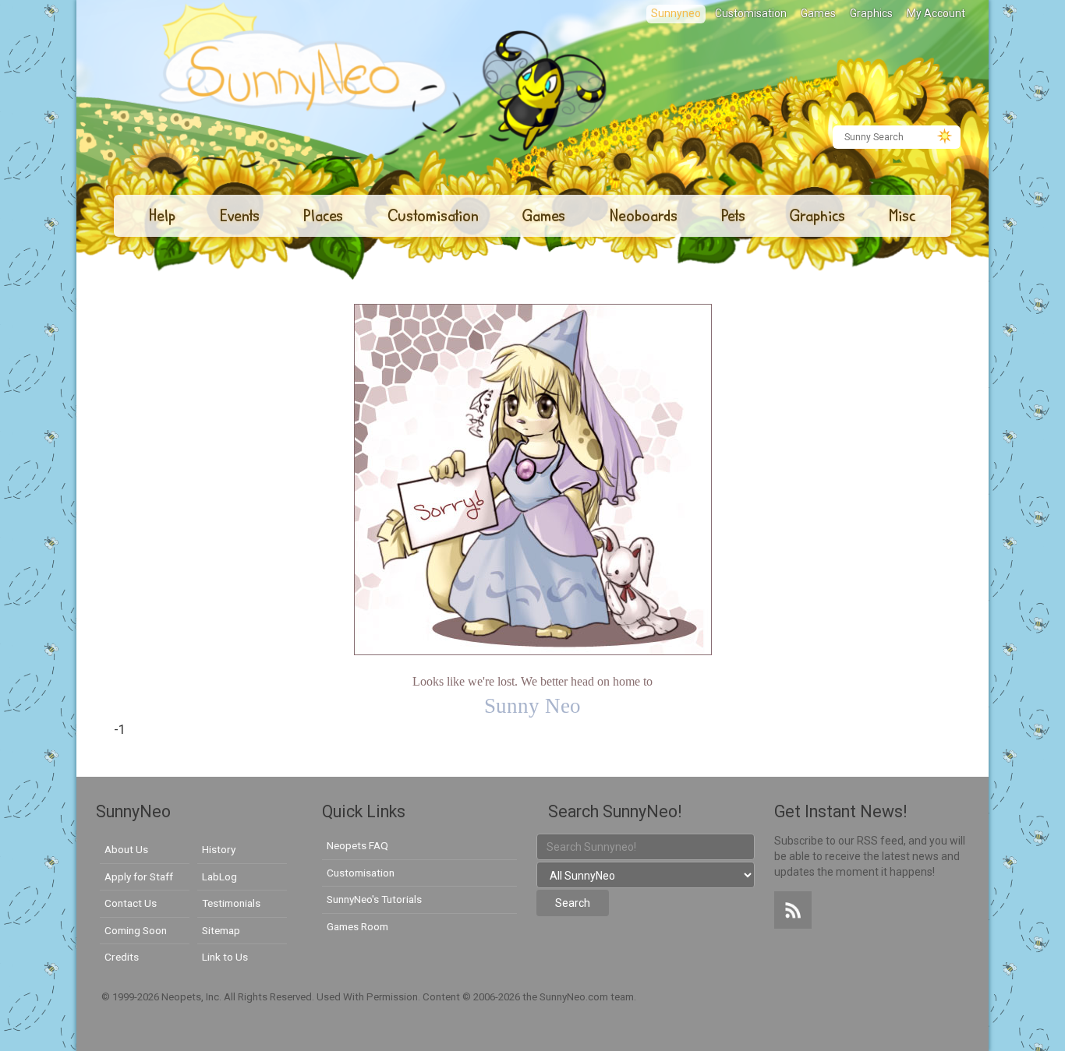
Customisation (751, 13)
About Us (126, 849)
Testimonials (231, 903)
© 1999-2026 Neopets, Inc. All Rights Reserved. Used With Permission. (262, 997)
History (218, 849)
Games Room (357, 926)
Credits (121, 956)
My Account (936, 13)
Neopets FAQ (357, 845)
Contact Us (130, 903)
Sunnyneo (676, 13)
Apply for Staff (138, 876)
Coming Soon (135, 930)
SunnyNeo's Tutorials (374, 899)
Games (818, 13)
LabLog (219, 876)
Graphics (871, 13)
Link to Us (225, 956)
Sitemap (221, 930)
